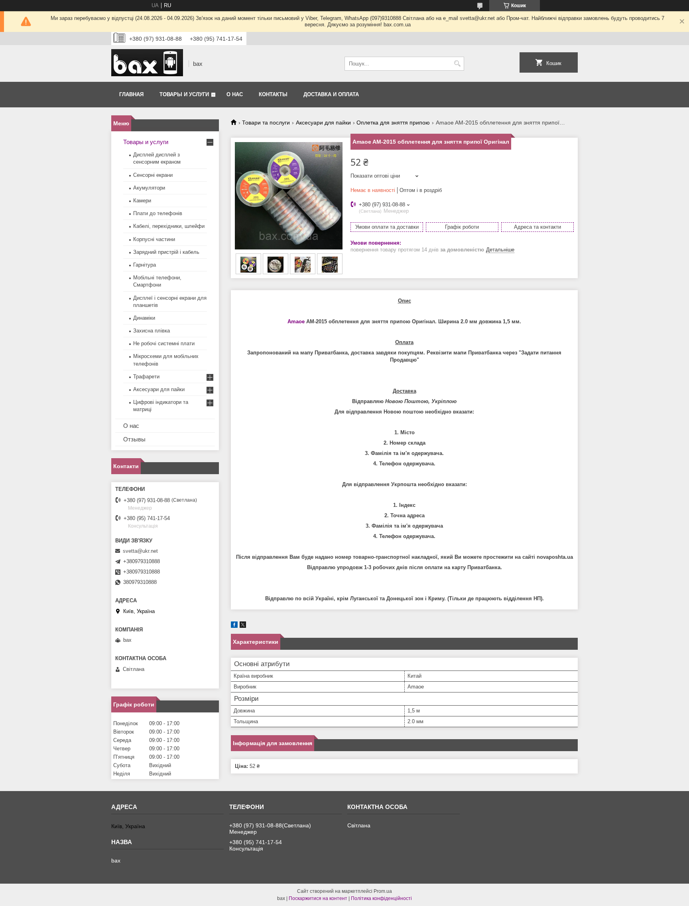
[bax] (147, 63)
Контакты (273, 94)
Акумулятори (149, 188)
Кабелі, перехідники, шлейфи (169, 226)
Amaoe (296, 321)
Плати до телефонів (157, 213)
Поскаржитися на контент (318, 898)
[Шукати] (457, 64)
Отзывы (134, 439)
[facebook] (234, 626)
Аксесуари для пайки (323, 122)
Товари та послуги (266, 122)
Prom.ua (383, 891)
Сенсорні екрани (153, 175)
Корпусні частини (154, 239)
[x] (243, 626)
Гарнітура (144, 265)
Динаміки (144, 318)
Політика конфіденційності (381, 898)
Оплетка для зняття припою (393, 122)
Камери (142, 201)
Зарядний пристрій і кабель (166, 252)
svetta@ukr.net (140, 551)
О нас (234, 94)
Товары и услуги (184, 94)
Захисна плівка (151, 331)
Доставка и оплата (331, 94)
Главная (131, 94)
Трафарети (146, 377)
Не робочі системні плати (164, 343)
